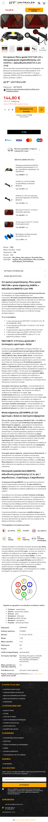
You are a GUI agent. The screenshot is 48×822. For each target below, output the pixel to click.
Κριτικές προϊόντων (13, 271)
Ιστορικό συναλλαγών (11, 723)
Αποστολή (7, 741)
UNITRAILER (17, 87)
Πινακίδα (35, 257)
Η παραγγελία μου (11, 685)
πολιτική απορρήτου (10, 751)
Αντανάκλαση (28, 261)
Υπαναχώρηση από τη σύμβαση (14, 755)
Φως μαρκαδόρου (26, 259)
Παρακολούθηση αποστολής (13, 692)
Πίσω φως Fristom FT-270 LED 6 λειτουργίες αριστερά (27, 211)
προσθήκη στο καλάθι (26, 110)
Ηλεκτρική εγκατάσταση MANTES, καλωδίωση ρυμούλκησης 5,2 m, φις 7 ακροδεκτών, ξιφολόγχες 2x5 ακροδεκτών (27, 168)
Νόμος (5, 748)
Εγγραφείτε (24, 785)
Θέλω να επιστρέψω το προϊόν (14, 698)
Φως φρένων (26, 257)
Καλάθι (5, 713)
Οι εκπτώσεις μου (9, 726)
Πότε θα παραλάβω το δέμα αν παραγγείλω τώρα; (25, 150)
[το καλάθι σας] (44, 3)
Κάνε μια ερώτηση (13, 276)
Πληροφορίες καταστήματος (13, 738)
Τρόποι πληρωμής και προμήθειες (15, 744)
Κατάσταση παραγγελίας (11, 689)
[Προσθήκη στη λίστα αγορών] (41, 110)
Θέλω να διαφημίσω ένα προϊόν (14, 695)
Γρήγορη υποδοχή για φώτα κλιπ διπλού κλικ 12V (26, 235)
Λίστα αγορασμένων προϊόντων (14, 720)
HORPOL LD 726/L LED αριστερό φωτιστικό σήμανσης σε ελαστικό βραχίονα (27, 197)
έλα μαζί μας (8, 768)
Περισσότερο (38, 674)
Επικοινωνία (7, 702)
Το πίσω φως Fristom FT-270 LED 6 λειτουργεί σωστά (27, 223)
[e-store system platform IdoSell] (24, 820)
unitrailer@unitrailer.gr (14, 804)
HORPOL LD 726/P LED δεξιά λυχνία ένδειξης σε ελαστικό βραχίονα (25, 183)
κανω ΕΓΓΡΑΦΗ (8, 710)
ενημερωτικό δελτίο (10, 729)
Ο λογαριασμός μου (11, 706)
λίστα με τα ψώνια (9, 716)
